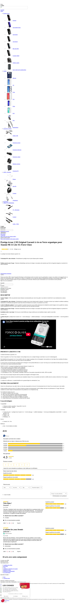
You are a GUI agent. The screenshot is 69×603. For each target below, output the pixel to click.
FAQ (4, 577)
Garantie (2, 10)
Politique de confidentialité (9, 571)
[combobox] (7, 230)
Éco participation (6, 572)
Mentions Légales (7, 570)
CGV (4, 567)
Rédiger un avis (17, 249)
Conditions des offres (7, 565)
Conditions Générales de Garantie (10, 568)
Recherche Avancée (5, 231)
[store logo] (14, 8)
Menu (2, 11)
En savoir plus (4, 292)
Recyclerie (5, 566)
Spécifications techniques (6, 273)
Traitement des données (5, 600)
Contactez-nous (6, 578)
